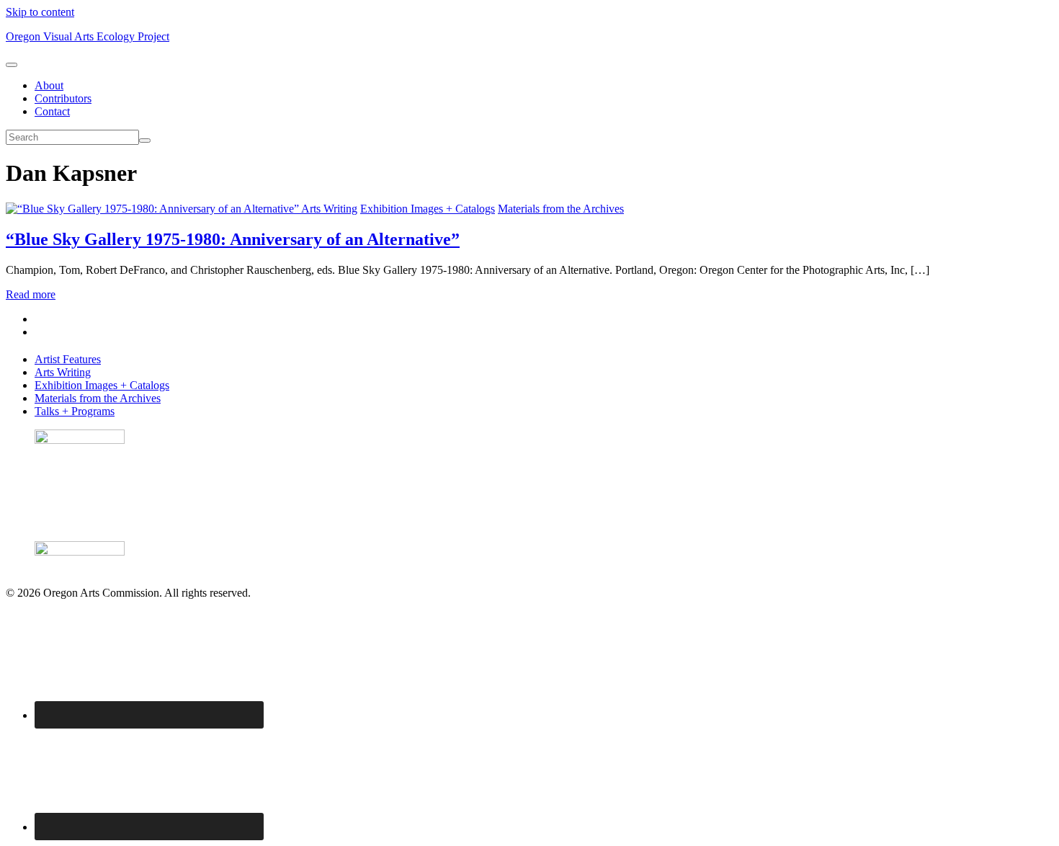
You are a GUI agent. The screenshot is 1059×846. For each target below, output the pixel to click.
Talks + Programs (75, 411)
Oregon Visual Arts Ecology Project (87, 36)
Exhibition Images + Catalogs (427, 208)
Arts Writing (329, 208)
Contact (52, 111)
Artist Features (68, 359)
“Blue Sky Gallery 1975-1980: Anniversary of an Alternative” (233, 239)
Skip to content (40, 12)
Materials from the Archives (561, 208)
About (49, 85)
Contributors (63, 98)
